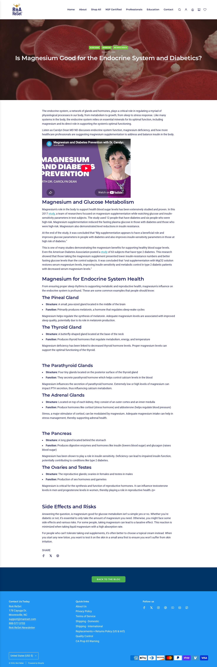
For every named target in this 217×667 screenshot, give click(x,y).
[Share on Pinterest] (57, 556)
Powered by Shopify (36, 663)
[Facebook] (144, 607)
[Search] (179, 9)
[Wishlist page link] (204, 9)
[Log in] (186, 9)
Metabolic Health (120, 47)
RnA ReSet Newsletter (22, 627)
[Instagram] (158, 607)
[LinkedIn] (179, 607)
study (52, 213)
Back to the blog (108, 579)
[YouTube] (172, 607)
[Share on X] (50, 556)
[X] (151, 607)
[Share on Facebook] (43, 556)
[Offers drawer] (192, 9)
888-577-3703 (17, 623)
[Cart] (199, 9)
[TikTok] (186, 607)
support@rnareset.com (22, 619)
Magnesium (107, 47)
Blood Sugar (94, 47)
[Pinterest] (165, 607)
